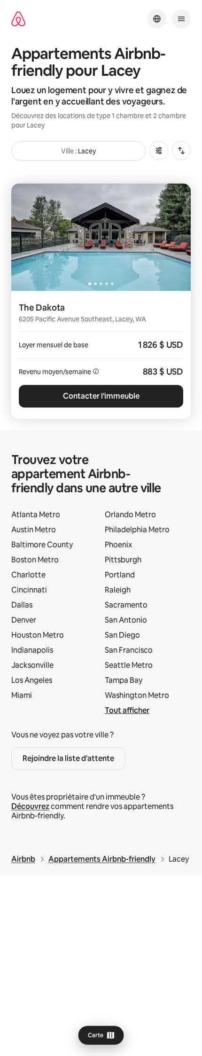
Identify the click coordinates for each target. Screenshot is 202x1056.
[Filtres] (158, 150)
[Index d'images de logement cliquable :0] (101, 237)
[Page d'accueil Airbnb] (18, 19)
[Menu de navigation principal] (181, 18)
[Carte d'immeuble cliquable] (101, 355)
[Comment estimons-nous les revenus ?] (95, 371)
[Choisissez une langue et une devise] (157, 18)
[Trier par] (181, 150)
